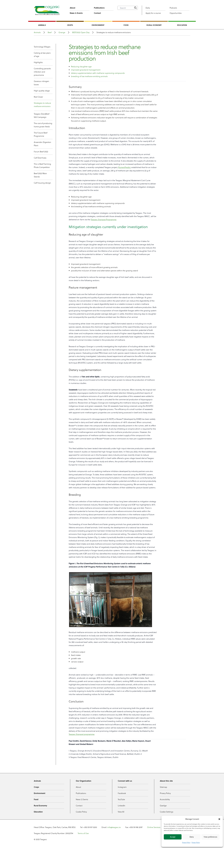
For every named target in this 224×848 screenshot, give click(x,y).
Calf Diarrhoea (40, 157)
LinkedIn (121, 805)
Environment (98, 25)
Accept (172, 837)
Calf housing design (42, 182)
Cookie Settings (166, 811)
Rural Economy (154, 25)
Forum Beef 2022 (41, 151)
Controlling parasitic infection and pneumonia (42, 71)
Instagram (122, 787)
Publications (99, 7)
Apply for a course (153, 13)
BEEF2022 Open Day (80, 32)
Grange (62, 32)
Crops (70, 25)
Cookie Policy (81, 811)
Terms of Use (83, 833)
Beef (50, 32)
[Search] (135, 8)
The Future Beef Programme (40, 134)
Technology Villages (42, 46)
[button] (219, 819)
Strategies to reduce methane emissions (42, 105)
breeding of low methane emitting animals (89, 76)
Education (182, 25)
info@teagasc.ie (114, 827)
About (72, 7)
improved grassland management (85, 69)
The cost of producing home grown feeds (43, 125)
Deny (192, 837)
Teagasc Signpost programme (81, 734)
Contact (97, 13)
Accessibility (165, 799)
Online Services (153, 827)
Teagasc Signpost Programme (103, 219)
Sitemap (163, 787)
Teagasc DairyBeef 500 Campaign (41, 115)
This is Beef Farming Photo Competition (42, 166)
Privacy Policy (186, 842)
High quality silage (42, 90)
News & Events (76, 13)
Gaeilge (163, 805)
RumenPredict (124, 167)
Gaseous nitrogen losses (41, 83)
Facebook (122, 793)
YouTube (121, 799)
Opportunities (176, 13)
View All (121, 811)
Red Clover (38, 96)
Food (126, 25)
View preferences (210, 837)
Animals (42, 25)
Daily (148, 7)
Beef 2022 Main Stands (40, 175)
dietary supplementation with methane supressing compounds (98, 73)
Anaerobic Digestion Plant (42, 144)
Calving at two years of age (42, 54)
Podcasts (173, 7)
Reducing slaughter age (81, 66)
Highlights (38, 62)
